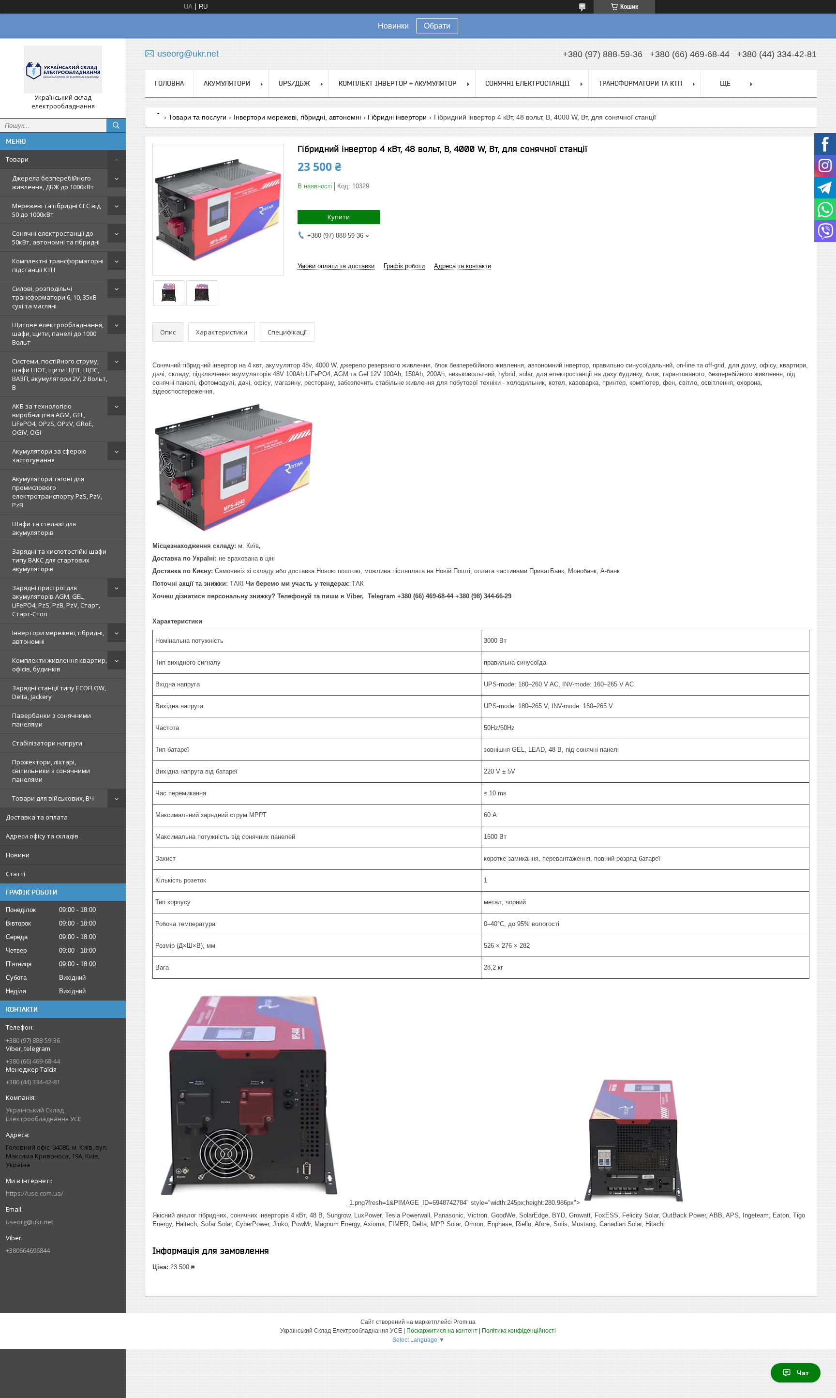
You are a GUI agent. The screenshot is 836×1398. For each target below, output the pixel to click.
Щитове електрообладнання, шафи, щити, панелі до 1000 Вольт (58, 333)
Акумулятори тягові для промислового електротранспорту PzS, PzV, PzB (57, 491)
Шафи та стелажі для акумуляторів (44, 528)
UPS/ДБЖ (294, 83)
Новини (18, 855)
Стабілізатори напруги (47, 743)
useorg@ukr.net (29, 1221)
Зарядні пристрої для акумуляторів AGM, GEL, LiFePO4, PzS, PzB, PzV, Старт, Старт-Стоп (56, 600)
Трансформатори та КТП (640, 83)
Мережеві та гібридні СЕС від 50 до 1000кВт (56, 210)
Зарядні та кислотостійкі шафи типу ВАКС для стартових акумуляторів (59, 560)
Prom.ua (464, 1322)
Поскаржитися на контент (442, 1330)
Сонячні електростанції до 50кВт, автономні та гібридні (56, 237)
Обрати (437, 26)
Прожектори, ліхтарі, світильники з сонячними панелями (51, 771)
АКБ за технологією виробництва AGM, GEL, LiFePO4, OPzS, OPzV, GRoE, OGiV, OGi (52, 419)
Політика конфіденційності (519, 1330)
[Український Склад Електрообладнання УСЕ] (63, 69)
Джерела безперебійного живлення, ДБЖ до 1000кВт (53, 182)
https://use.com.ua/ (34, 1193)
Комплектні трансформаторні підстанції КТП (58, 265)
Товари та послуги (197, 117)
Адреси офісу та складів (42, 836)
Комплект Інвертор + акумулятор (398, 83)
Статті (15, 873)
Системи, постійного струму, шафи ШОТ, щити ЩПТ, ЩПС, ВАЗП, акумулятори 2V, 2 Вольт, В (59, 374)
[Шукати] (116, 125)
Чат (803, 1373)
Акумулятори (227, 83)
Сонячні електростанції (527, 83)
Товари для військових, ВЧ (53, 798)
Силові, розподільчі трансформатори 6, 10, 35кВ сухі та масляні (54, 297)
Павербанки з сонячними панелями (51, 720)
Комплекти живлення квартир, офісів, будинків (59, 664)
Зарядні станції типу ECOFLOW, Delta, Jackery (59, 692)
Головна (169, 83)
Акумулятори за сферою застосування (49, 455)
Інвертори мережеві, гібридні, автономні (58, 637)
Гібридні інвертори (397, 117)
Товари (17, 159)
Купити (339, 217)
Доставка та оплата (37, 817)
